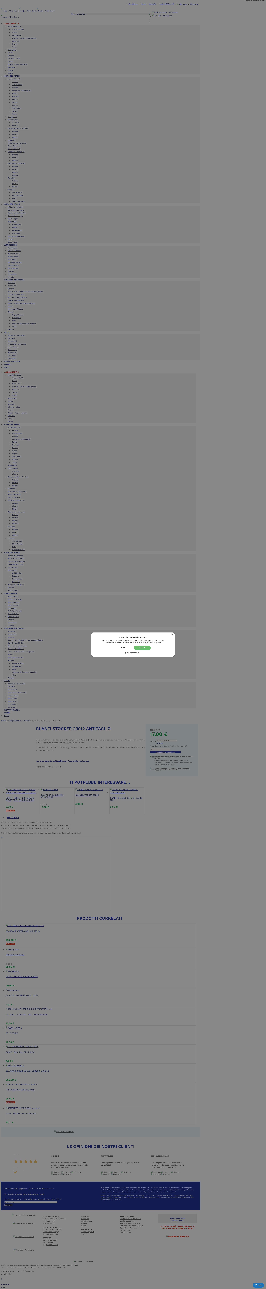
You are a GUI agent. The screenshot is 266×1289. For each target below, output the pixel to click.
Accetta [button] (142, 648)
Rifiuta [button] (123, 648)
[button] (132, 653)
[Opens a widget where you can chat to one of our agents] (258, 1285)
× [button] (172, 635)
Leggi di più (157, 643)
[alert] (133, 644)
